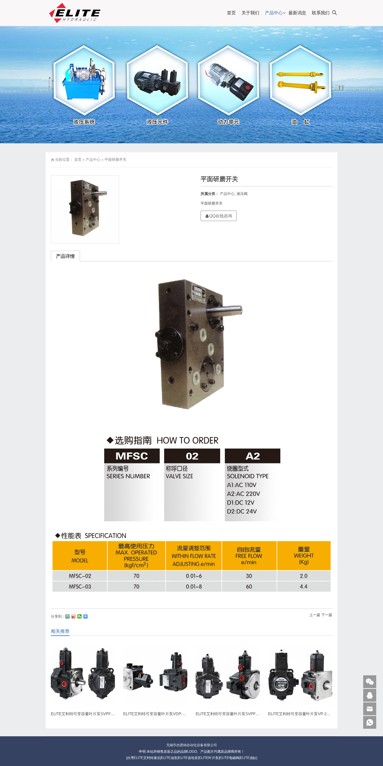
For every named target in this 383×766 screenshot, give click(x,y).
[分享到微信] (79, 616)
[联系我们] (369, 695)
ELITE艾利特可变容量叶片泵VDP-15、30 (159, 714)
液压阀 (242, 194)
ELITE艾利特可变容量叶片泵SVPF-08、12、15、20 (240, 714)
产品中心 (274, 12)
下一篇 (326, 615)
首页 (231, 12)
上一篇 (314, 615)
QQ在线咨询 (220, 216)
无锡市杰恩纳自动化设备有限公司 (191, 745)
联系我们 (321, 12)
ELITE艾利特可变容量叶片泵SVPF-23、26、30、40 (95, 714)
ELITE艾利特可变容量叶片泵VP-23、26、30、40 (310, 714)
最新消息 (297, 12)
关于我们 (250, 12)
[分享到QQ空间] (67, 616)
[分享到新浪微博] (73, 616)
